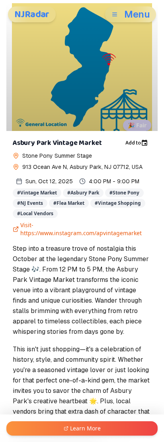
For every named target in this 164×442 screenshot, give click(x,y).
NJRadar (31, 14)
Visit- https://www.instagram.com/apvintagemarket (81, 229)
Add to (133, 143)
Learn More (85, 428)
